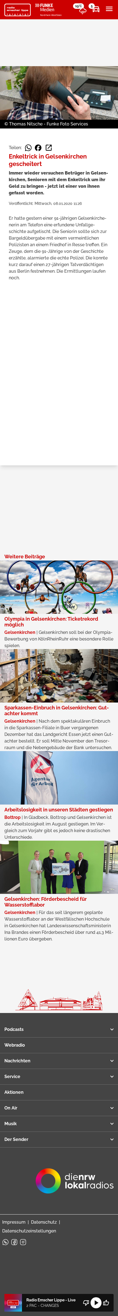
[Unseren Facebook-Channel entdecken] (14, 1242)
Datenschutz (44, 1222)
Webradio (14, 1045)
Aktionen (14, 1092)
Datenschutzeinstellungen (29, 1231)
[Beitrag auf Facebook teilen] (38, 147)
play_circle (96, 1302)
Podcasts (14, 1029)
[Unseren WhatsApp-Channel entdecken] (5, 1242)
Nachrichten (17, 1060)
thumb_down (86, 1302)
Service (12, 1076)
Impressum (14, 1222)
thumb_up (106, 1302)
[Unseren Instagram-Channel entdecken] (23, 1242)
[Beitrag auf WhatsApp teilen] (28, 147)
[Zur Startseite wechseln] (17, 10)
